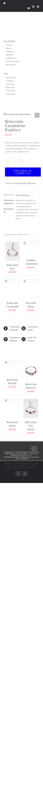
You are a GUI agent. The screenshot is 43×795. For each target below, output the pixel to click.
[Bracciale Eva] (12, 243)
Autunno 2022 (20, 183)
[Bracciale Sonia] (12, 400)
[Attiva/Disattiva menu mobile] (38, 6)
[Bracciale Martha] (12, 362)
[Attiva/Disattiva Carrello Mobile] (28, 8)
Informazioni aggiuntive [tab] (8, 202)
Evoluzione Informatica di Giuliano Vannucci (21, 468)
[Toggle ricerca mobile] (33, 6)
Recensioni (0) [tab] (8, 210)
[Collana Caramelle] (31, 243)
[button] (37, 115)
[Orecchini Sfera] (31, 281)
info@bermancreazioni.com (29, 452)
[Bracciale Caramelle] (12, 281)
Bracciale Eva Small (31, 426)
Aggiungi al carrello (22, 172)
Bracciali (31, 183)
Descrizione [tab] (8, 195)
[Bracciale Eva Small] (31, 400)
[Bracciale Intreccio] (31, 362)
